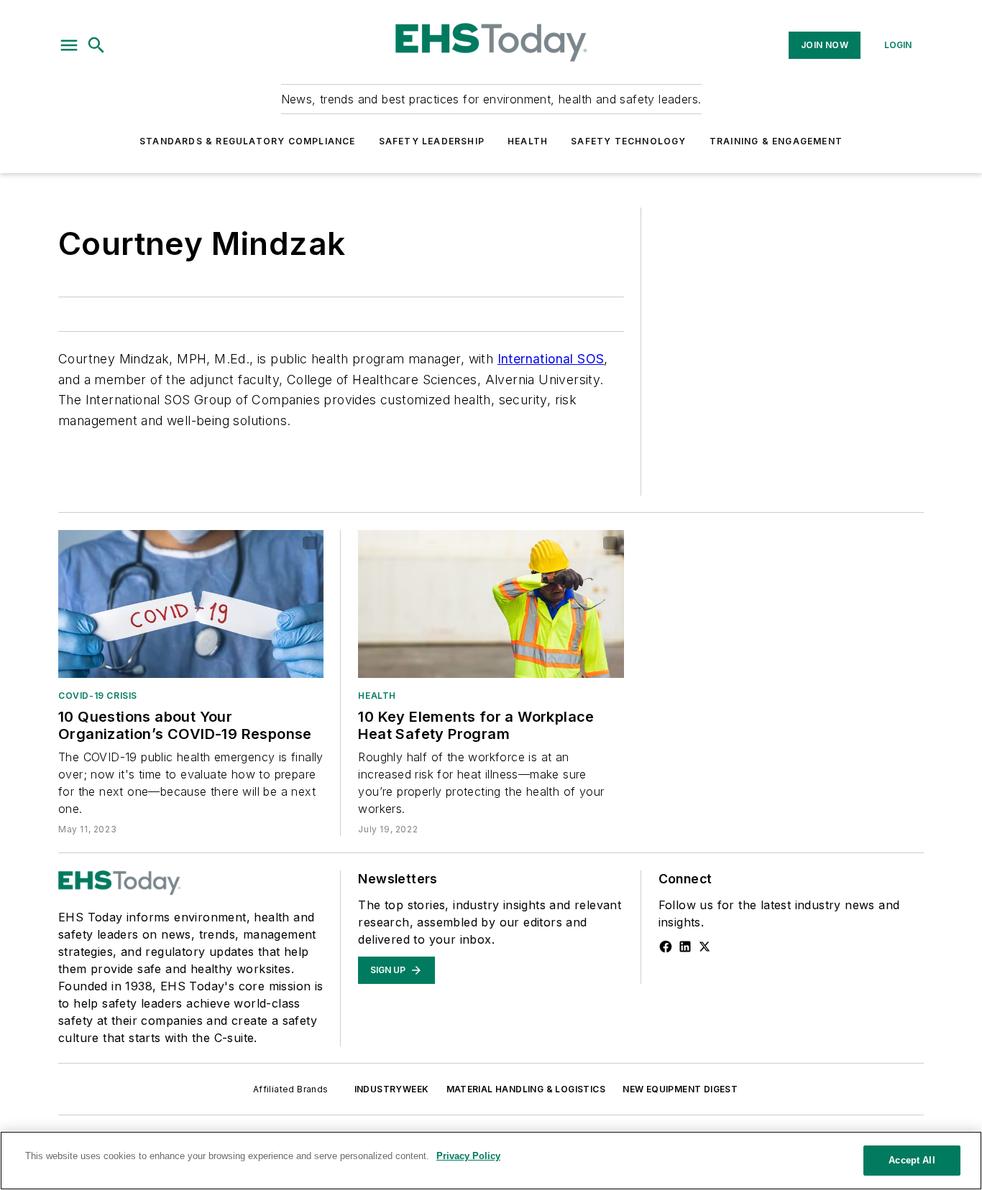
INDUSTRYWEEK (391, 1089)
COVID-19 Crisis (97, 695)
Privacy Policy (468, 1156)
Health (528, 141)
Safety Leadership (432, 141)
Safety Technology (628, 141)
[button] (69, 45)
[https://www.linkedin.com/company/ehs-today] (685, 946)
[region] (491, 1160)
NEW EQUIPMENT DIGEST (680, 1089)
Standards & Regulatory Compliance (247, 141)
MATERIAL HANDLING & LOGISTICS (526, 1089)
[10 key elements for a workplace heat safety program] (490, 603)
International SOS (551, 358)
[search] (96, 45)
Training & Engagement (776, 141)
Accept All (912, 1160)
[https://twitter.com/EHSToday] (704, 946)
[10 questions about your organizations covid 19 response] (190, 603)
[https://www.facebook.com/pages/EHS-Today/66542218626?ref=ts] (666, 946)
